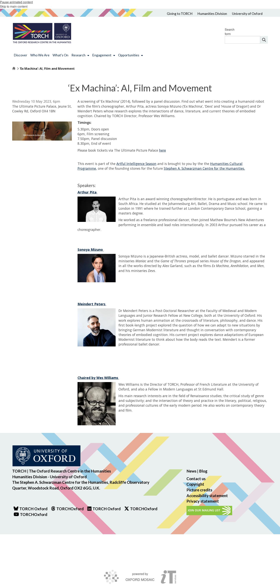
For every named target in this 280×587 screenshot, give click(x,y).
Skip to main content (13, 6)
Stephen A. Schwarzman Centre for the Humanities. (204, 168)
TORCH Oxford (107, 508)
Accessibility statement (207, 495)
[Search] (264, 40)
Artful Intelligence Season (136, 163)
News (191, 471)
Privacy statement (202, 501)
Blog (203, 471)
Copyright (195, 484)
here (162, 150)
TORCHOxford (143, 508)
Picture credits (199, 489)
